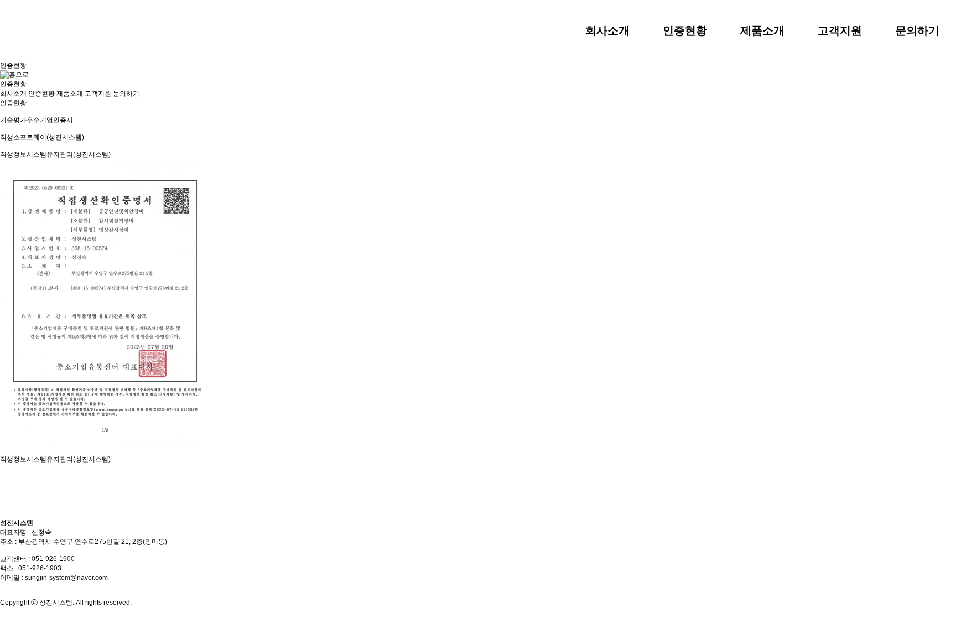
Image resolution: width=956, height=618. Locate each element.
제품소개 (69, 93)
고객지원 (98, 93)
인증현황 (41, 93)
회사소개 (13, 93)
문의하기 (126, 93)
